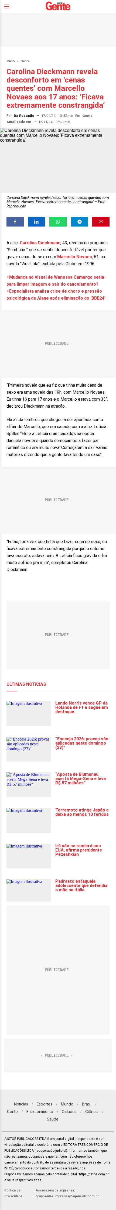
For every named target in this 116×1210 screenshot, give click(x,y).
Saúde (53, 1119)
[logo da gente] (58, 7)
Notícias (21, 1104)
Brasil (86, 1104)
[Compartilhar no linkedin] (36, 222)
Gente (25, 61)
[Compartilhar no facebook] (15, 222)
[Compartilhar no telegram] (79, 222)
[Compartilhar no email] (101, 222)
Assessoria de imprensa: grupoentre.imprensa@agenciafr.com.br (67, 1193)
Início (10, 61)
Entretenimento (39, 1111)
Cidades (69, 1111)
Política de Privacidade (13, 1193)
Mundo (67, 1104)
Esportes (44, 1104)
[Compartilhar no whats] (58, 222)
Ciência (91, 1111)
